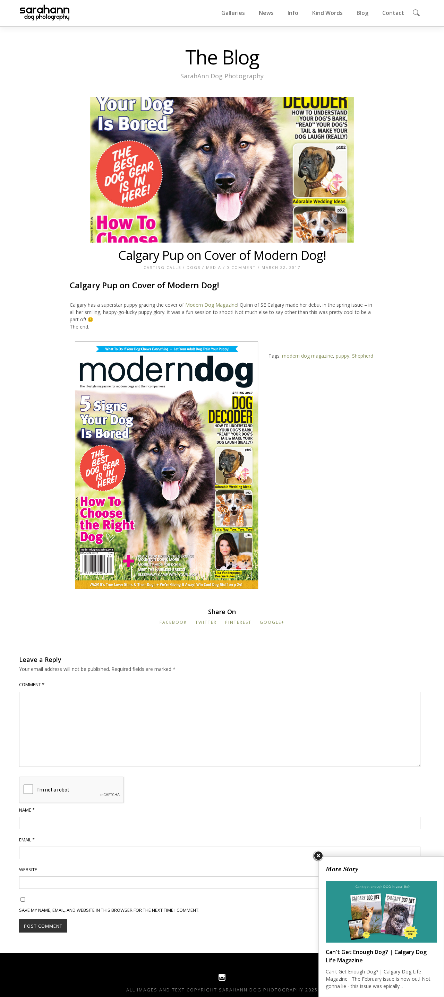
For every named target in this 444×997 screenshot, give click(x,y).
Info (293, 13)
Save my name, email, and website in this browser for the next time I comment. (109, 910)
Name (27, 810)
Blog (362, 13)
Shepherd (362, 355)
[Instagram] (222, 979)
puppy (342, 355)
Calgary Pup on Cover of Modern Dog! (222, 255)
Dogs (193, 267)
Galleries (233, 13)
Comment (31, 684)
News (266, 13)
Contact (393, 13)
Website (28, 869)
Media (213, 267)
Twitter (206, 622)
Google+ (272, 622)
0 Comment (241, 267)
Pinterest (238, 622)
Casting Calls (162, 267)
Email (27, 840)
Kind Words (327, 13)
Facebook (173, 622)
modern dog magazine (307, 355)
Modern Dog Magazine (211, 304)
